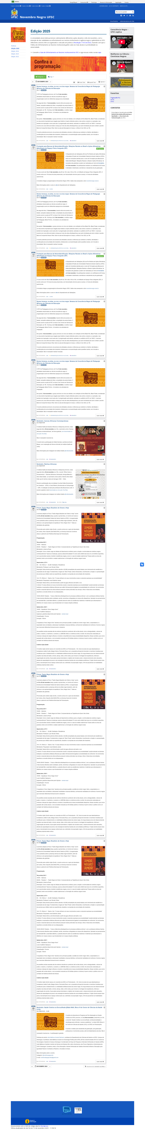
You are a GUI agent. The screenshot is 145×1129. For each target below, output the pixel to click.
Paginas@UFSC (115, 98)
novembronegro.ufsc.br (92, 181)
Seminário (73, 140)
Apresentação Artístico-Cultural (59, 140)
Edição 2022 (15, 56)
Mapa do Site (123, 6)
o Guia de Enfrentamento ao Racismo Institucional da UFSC (59, 52)
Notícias (13, 46)
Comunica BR (84, 2)
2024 (47, 140)
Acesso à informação (106, 2)
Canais (127, 2)
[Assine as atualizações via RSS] (133, 15)
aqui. (99, 52)
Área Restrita (114, 21)
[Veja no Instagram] (130, 15)
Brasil (17, 1)
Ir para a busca (36, 6)
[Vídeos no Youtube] (127, 15)
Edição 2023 (15, 54)
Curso (51, 189)
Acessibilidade (104, 6)
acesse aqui (65, 614)
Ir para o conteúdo (16, 6)
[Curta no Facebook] (121, 15)
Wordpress (44, 1126)
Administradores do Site (127, 21)
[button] (95, 1066)
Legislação (118, 2)
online (65, 502)
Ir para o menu (26, 6)
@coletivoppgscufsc (48, 1055)
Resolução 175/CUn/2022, (82, 43)
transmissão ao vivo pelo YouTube (58, 490)
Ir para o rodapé (45, 6)
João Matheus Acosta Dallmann (55, 1037)
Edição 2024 (15, 51)
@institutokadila (69, 451)
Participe (94, 2)
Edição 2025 (15, 48)
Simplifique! (73, 2)
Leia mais (100, 141)
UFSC (112, 101)
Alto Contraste (114, 6)
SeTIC (112, 100)
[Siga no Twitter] (124, 15)
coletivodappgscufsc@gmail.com (49, 1057)
